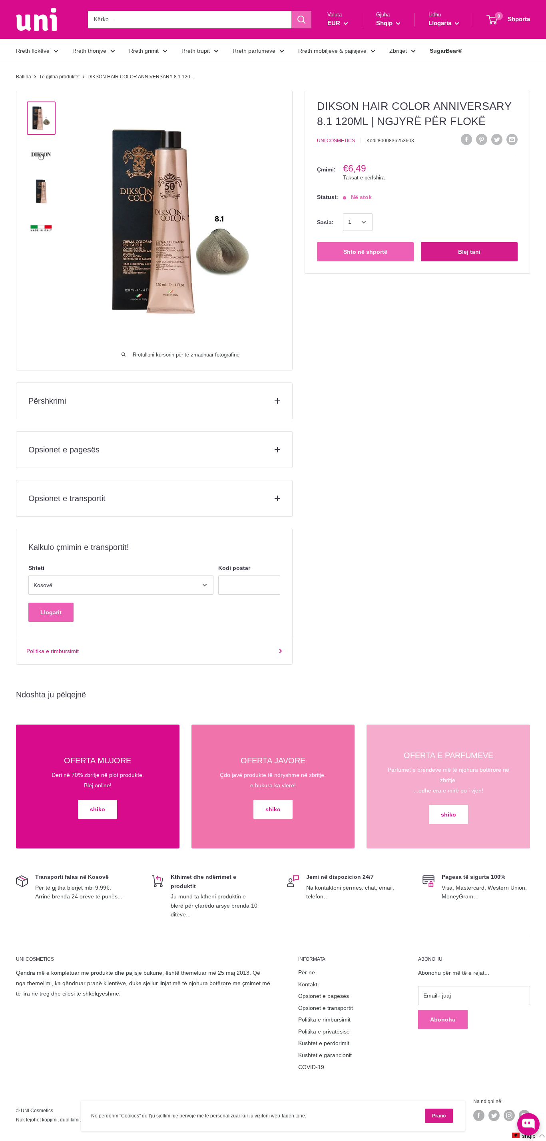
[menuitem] (446, 51)
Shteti (36, 568)
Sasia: (325, 222)
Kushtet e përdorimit (323, 1043)
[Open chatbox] (528, 1124)
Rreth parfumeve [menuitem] (254, 51)
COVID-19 (311, 1067)
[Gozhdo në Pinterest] (481, 139)
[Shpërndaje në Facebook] (466, 139)
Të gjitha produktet (59, 77)
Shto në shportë (365, 252)
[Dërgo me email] (512, 139)
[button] (528, 1135)
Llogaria (440, 23)
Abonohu (443, 1019)
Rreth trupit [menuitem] (195, 51)
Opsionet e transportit (325, 1008)
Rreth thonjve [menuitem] (89, 51)
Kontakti (308, 984)
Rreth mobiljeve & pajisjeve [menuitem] (332, 51)
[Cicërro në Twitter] (496, 139)
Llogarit (51, 612)
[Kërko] (301, 19)
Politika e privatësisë (324, 1031)
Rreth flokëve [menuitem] (33, 51)
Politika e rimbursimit (52, 651)
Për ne (306, 972)
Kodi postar (234, 568)
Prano (439, 1116)
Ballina (23, 77)
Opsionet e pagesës (323, 996)
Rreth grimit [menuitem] (144, 51)
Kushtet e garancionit (325, 1055)
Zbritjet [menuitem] (398, 51)
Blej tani (469, 252)
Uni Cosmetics (336, 140)
